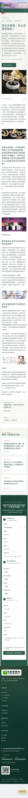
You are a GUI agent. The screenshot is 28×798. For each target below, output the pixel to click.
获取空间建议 (22, 791)
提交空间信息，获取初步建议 (14, 653)
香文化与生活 (4, 725)
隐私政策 (3, 738)
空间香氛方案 (9, 21)
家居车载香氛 (4, 713)
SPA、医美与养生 (5, 695)
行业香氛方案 (14, 420)
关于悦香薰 (4, 735)
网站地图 (3, 740)
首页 (3, 21)
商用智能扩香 (4, 710)
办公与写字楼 (4, 698)
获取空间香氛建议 (8, 65)
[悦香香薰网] (6, 5)
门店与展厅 (4, 700)
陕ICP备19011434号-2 (6, 781)
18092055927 (7, 759)
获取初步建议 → (8, 411)
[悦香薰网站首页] (11, 672)
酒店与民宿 (4, 692)
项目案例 (3, 722)
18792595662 (20, 759)
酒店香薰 (6, 420)
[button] (3, 12)
